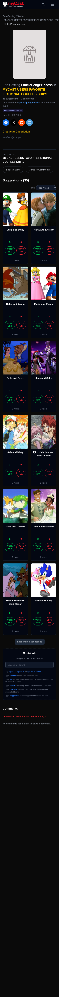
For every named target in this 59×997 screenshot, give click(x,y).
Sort (33, 188)
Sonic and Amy (43, 600)
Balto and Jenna (15, 304)
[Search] (43, 5)
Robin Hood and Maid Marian (15, 602)
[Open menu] (52, 5)
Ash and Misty (15, 452)
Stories (20, 16)
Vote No (21, 250)
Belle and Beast (15, 378)
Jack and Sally (44, 378)
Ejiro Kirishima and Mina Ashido (43, 454)
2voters (43, 483)
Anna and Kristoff (44, 229)
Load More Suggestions (29, 641)
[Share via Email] (29, 122)
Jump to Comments (39, 169)
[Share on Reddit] (21, 122)
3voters (43, 335)
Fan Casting (9, 16)
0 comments (27, 98)
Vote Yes (10, 250)
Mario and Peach (43, 304)
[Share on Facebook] (6, 122)
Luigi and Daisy (15, 229)
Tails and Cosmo (15, 526)
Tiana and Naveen (44, 526)
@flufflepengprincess (29, 102)
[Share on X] (13, 122)
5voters (15, 260)
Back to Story (13, 169)
